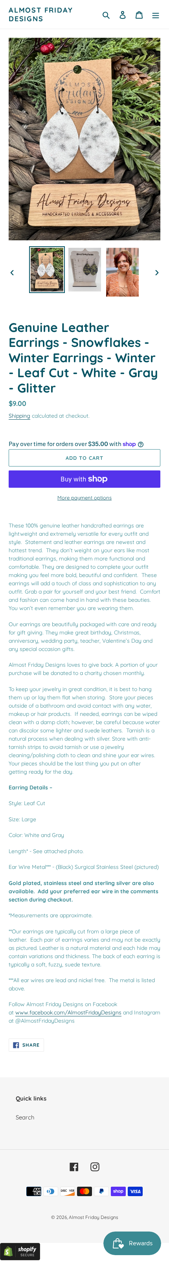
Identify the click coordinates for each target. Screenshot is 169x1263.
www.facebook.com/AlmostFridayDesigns (68, 1012)
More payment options (84, 497)
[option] (47, 269)
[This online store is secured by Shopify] (20, 1258)
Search (25, 1117)
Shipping (19, 415)
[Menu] (155, 14)
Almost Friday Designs (41, 14)
